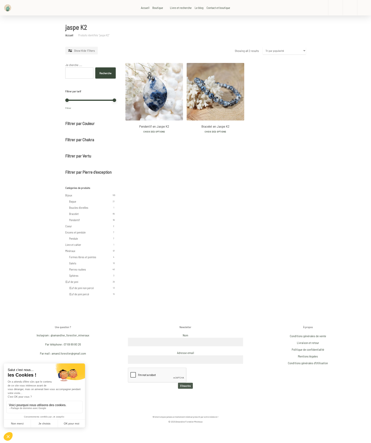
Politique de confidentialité (308, 349)
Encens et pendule (75, 232)
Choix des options (154, 131)
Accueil (69, 35)
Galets (72, 263)
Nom (185, 335)
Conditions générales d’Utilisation (308, 363)
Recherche (105, 73)
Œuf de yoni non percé (81, 288)
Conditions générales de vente (308, 336)
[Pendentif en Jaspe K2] (154, 92)
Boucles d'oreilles (78, 207)
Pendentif (74, 220)
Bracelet (74, 214)
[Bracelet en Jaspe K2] (215, 92)
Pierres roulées (77, 269)
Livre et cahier (73, 244)
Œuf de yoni (71, 281)
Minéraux (70, 251)
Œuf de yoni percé (79, 294)
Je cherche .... (73, 65)
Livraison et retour (308, 343)
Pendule (73, 238)
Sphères (73, 275)
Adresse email (185, 353)
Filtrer (68, 108)
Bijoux (68, 195)
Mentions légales (308, 356)
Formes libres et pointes (82, 257)
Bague (72, 201)
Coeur (68, 226)
